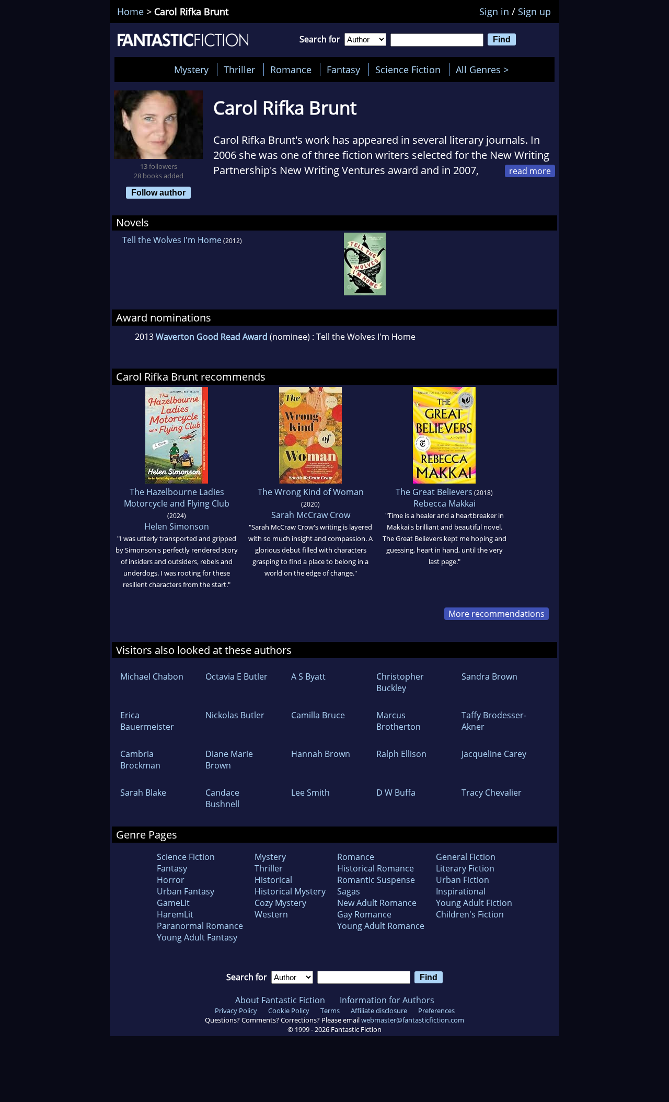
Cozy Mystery (280, 903)
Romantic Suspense (376, 880)
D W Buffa (396, 792)
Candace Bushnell (222, 798)
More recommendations (496, 613)
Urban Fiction (462, 880)
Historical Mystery (290, 891)
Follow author (158, 192)
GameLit (173, 903)
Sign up (534, 11)
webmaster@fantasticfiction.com (412, 1020)
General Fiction (465, 857)
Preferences (436, 1010)
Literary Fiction (465, 868)
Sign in (494, 11)
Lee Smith (310, 792)
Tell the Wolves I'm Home (172, 240)
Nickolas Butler (234, 715)
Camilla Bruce (318, 715)
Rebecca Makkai (444, 503)
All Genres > (485, 69)
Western (271, 914)
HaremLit (175, 914)
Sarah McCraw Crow (310, 515)
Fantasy (343, 69)
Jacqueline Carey (494, 754)
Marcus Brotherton (398, 720)
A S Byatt (308, 676)
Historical (273, 880)
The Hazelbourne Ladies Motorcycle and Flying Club (176, 497)
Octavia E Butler (236, 676)
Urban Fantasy (185, 891)
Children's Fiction (470, 914)
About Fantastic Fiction (280, 1000)
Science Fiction (408, 69)
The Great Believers (434, 492)
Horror (170, 880)
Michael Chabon (151, 676)
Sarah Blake (143, 792)
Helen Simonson (176, 526)
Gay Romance (364, 914)
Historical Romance (375, 868)
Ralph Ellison (401, 754)
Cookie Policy (288, 1010)
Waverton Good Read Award (212, 336)
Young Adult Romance (380, 926)
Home (130, 11)
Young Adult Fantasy (197, 937)
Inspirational (461, 891)
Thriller (239, 69)
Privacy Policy (236, 1010)
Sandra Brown (489, 676)
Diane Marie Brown (229, 759)
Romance (291, 69)
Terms (330, 1010)
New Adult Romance (377, 903)
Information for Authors (387, 1000)
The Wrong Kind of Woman (311, 492)
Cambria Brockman (140, 759)
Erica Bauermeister (147, 720)
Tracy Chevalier (492, 792)
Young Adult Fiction (474, 903)
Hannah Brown (320, 754)
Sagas (348, 891)
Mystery (191, 69)
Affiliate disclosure (379, 1010)
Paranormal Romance (200, 926)
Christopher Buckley (400, 682)
